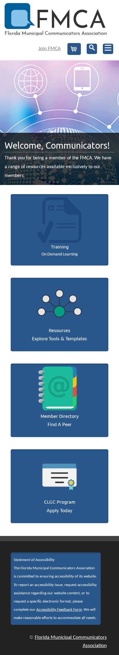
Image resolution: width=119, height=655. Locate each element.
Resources (59, 330)
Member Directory (60, 416)
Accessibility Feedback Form (59, 610)
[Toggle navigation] (108, 49)
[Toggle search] (92, 49)
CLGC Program (59, 502)
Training (60, 246)
